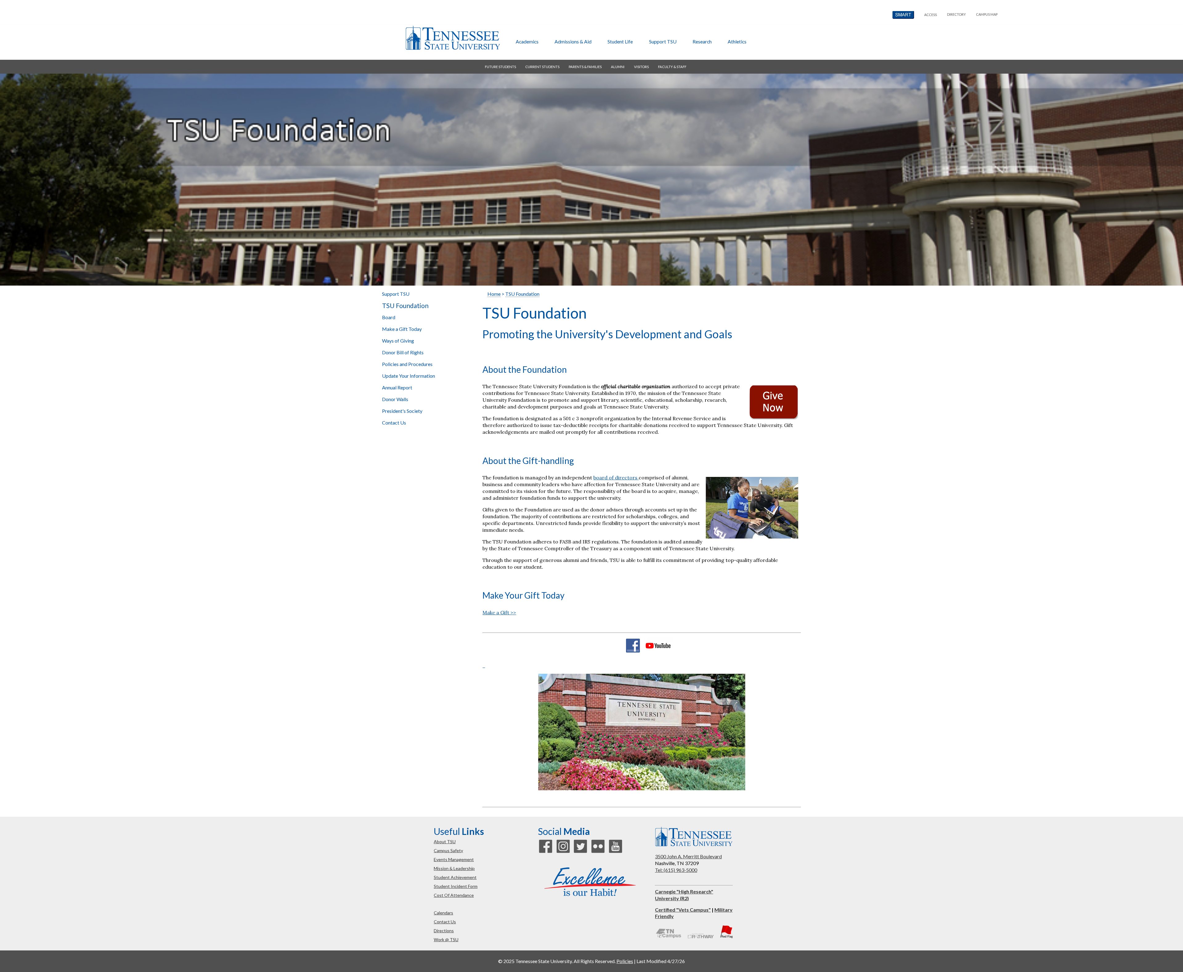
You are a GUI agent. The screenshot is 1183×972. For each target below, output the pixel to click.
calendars (443, 912)
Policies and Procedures (407, 364)
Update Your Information (408, 376)
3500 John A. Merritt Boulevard (688, 856)
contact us (445, 921)
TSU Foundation (405, 305)
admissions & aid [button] (573, 41)
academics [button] (527, 41)
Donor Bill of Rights (403, 352)
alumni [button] (617, 67)
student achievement (455, 877)
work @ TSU (446, 939)
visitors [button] (641, 67)
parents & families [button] (585, 67)
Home (494, 294)
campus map (987, 14)
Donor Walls (395, 399)
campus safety (448, 850)
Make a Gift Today (402, 329)
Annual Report (397, 387)
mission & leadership (454, 868)
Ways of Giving (398, 341)
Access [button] (930, 15)
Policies (624, 961)
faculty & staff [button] (672, 67)
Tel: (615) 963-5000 (676, 870)
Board (388, 317)
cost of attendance (454, 895)
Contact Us (394, 422)
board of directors (616, 477)
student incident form (456, 886)
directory (956, 14)
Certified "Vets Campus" (683, 910)
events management (454, 859)
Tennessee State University (452, 38)
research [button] (702, 41)
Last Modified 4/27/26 (660, 961)
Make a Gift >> (499, 612)
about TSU (445, 841)
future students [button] (500, 67)
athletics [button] (737, 41)
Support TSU (395, 294)
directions (444, 930)
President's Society (402, 411)
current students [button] (542, 67)
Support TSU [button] (663, 41)
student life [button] (620, 41)
